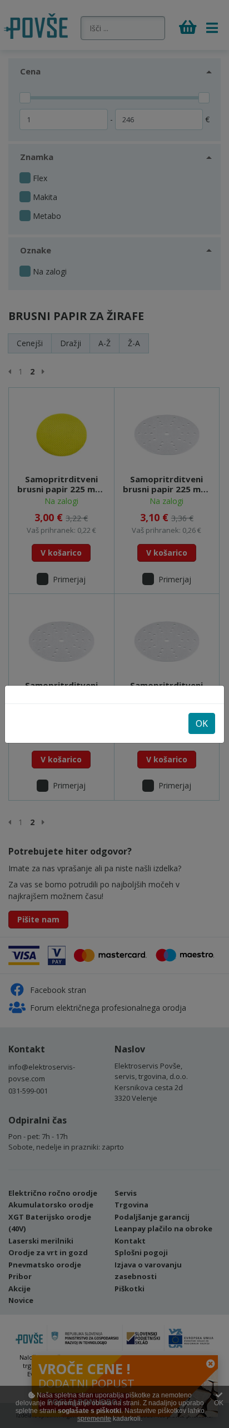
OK (202, 723)
